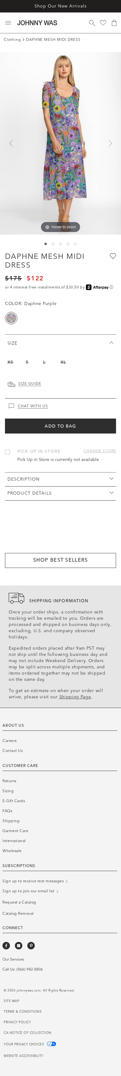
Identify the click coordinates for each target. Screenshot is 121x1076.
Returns (9, 781)
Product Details (29, 493)
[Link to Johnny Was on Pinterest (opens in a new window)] (31, 945)
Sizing (8, 791)
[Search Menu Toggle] (92, 23)
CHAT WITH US (33, 406)
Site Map (11, 1001)
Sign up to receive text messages (33, 881)
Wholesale (12, 851)
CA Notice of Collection (28, 1033)
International (14, 841)
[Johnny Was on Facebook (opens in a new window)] (6, 945)
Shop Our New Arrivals (60, 6)
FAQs (7, 811)
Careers (9, 741)
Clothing (12, 39)
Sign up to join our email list (29, 891)
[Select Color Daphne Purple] (11, 318)
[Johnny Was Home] (37, 22)
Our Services (13, 959)
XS (10, 362)
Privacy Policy (17, 1022)
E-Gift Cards (13, 801)
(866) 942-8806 (29, 969)
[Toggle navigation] (8, 22)
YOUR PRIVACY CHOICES (24, 1044)
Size (12, 343)
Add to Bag (60, 426)
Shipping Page (75, 697)
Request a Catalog (19, 902)
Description (23, 479)
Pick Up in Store (38, 451)
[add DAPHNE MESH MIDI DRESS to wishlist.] (112, 255)
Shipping (11, 821)
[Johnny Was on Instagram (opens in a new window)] (18, 945)
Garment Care (15, 831)
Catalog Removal (18, 913)
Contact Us (12, 751)
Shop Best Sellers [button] (60, 560)
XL (63, 362)
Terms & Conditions (23, 1012)
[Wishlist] (103, 23)
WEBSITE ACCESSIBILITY (23, 1056)
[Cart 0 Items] (114, 23)
